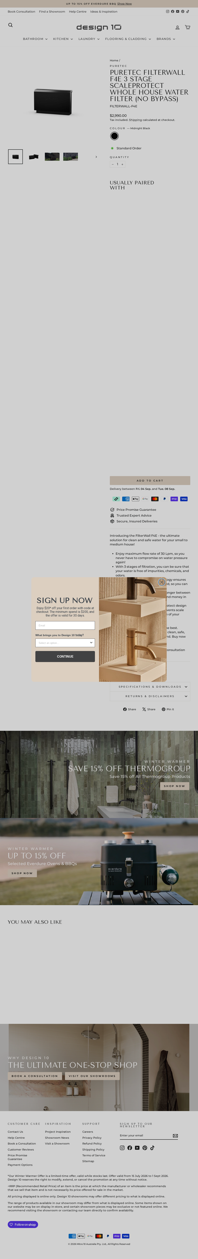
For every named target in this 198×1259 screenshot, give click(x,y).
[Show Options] (91, 643)
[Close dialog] (161, 582)
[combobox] (64, 643)
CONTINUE (65, 656)
